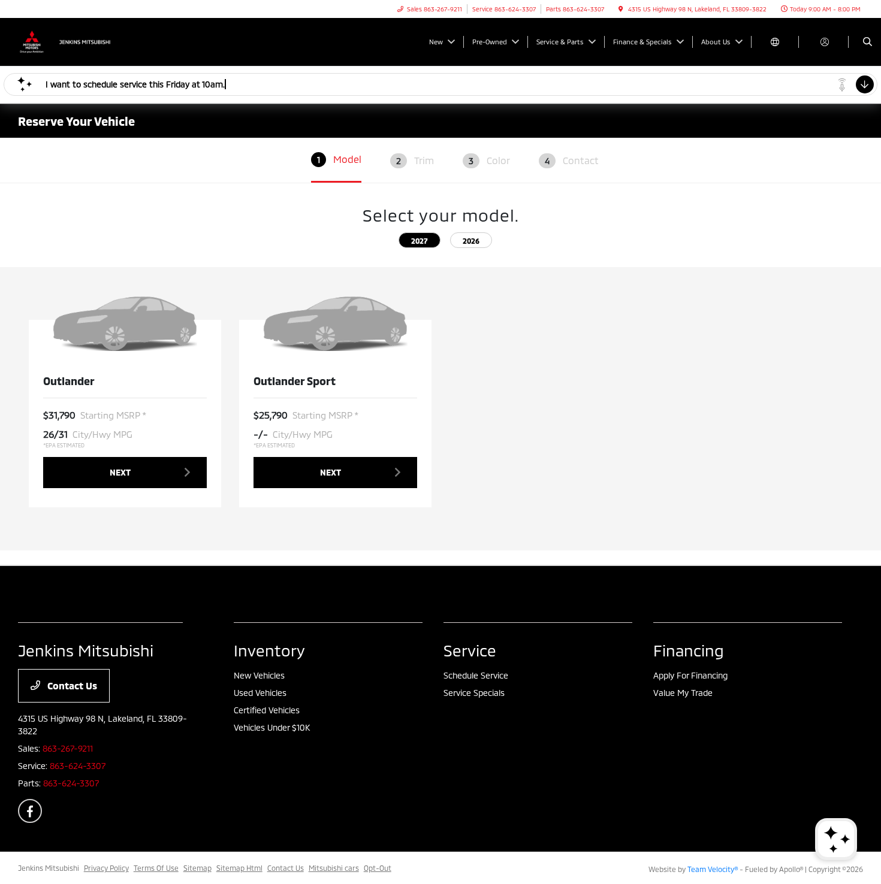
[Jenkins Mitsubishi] (72, 40)
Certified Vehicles (267, 710)
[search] (867, 42)
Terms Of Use (156, 868)
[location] (620, 9)
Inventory (269, 650)
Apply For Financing (690, 675)
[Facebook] (30, 811)
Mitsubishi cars (334, 868)
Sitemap (197, 868)
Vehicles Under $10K (272, 727)
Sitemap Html (239, 868)
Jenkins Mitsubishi (48, 868)
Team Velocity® (712, 869)
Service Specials (474, 693)
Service (469, 650)
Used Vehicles (260, 693)
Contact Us (71, 685)
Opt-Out (377, 868)
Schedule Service (475, 675)
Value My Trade (683, 693)
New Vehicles (259, 675)
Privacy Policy (106, 868)
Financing (688, 650)
